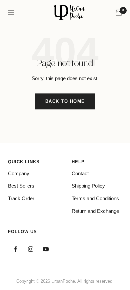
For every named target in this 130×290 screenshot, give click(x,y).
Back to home (65, 101)
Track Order (21, 198)
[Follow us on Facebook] (15, 249)
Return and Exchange (95, 211)
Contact (80, 173)
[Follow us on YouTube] (45, 249)
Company (18, 173)
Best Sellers (21, 186)
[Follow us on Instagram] (30, 249)
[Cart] (118, 13)
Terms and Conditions (95, 198)
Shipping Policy (88, 186)
